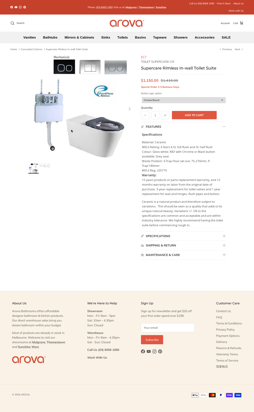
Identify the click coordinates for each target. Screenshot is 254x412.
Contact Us (223, 311)
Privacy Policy (225, 329)
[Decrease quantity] (145, 115)
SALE (226, 37)
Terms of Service (227, 360)
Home (13, 49)
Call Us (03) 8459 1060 (201, 3)
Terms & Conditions (229, 323)
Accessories (205, 37)
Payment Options (227, 336)
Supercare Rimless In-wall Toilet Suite (67, 49)
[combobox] (184, 100)
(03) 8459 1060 (104, 7)
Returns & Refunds (228, 348)
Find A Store (224, 3)
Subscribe (152, 339)
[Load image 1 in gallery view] (80, 107)
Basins (140, 37)
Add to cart (194, 115)
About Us (238, 3)
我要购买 (222, 366)
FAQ (219, 317)
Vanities (29, 37)
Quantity (147, 107)
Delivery (221, 342)
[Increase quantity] (165, 115)
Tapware (160, 37)
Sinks (105, 37)
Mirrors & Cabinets (79, 37)
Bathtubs (50, 37)
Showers (181, 37)
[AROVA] (127, 23)
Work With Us (97, 357)
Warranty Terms (227, 354)
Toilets (122, 37)
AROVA (25, 394)
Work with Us (236, 10)
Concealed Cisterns (31, 49)
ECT (144, 57)
